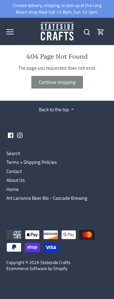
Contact (14, 171)
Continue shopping (57, 82)
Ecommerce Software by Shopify (36, 268)
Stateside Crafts (55, 262)
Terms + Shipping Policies (31, 162)
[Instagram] (19, 135)
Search (13, 153)
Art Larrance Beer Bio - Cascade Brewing (46, 198)
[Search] (87, 31)
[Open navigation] (10, 31)
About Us (15, 180)
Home (12, 189)
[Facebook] (10, 135)
